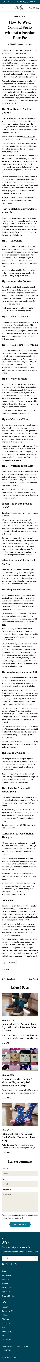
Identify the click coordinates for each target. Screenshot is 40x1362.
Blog (3, 1327)
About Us (5, 1307)
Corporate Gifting (8, 1311)
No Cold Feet (12, 1357)
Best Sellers (6, 1275)
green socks (17, 149)
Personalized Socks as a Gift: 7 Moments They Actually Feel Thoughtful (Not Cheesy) (17, 1082)
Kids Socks (6, 1292)
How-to (12, 963)
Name (5, 1169)
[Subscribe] (36, 1258)
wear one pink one (11, 188)
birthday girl (18, 876)
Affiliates (5, 1315)
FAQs (4, 1335)
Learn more (7, 1043)
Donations (6, 1323)
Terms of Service (22, 1347)
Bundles (5, 1284)
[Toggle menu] (2, 7)
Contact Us (6, 1339)
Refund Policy (6, 1350)
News (30, 44)
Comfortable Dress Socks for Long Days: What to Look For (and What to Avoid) (19, 1027)
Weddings (5, 1279)
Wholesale (6, 1319)
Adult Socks (6, 1288)
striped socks (23, 263)
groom (4, 876)
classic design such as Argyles (15, 661)
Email (4, 1179)
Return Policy (7, 1331)
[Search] (30, 7)
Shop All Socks (8, 1296)
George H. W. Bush (20, 89)
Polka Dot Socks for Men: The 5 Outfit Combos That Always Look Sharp (18, 1137)
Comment (6, 1190)
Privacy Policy (7, 1347)
